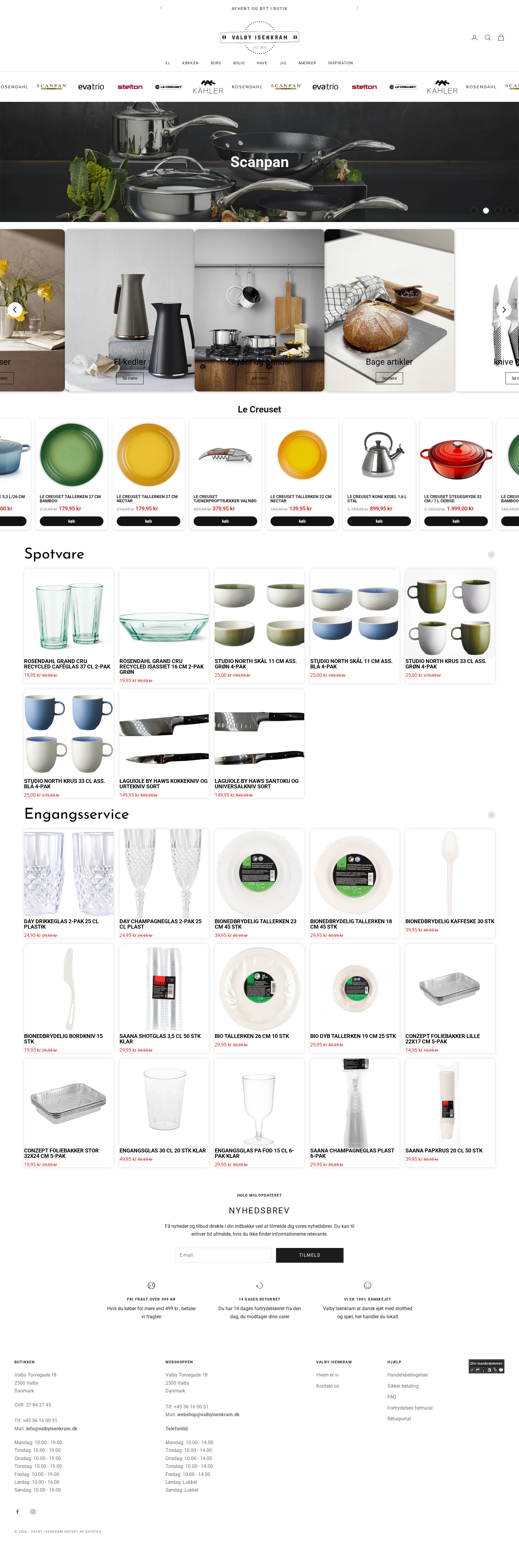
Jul (283, 63)
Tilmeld (310, 1255)
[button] (474, 211)
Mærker (307, 63)
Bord (216, 63)
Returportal (399, 1419)
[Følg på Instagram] (33, 1512)
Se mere (130, 378)
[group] (259, 162)
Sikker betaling (403, 1386)
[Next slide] (503, 309)
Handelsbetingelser (407, 1375)
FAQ (391, 1397)
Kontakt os (327, 1386)
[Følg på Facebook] (17, 1512)
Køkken (190, 63)
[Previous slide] (15, 309)
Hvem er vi (327, 1375)
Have (262, 63)
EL (167, 63)
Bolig (239, 63)
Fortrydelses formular (410, 1408)
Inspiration (340, 63)
